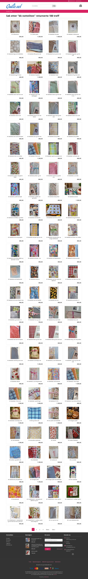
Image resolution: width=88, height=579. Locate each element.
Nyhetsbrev (57, 561)
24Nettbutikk (46, 576)
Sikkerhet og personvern (48, 561)
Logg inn (8, 543)
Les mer (55, 574)
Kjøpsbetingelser (37, 561)
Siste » (53, 529)
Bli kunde (8, 540)
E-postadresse (48, 538)
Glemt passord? (60, 549)
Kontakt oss (9, 545)
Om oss (8, 541)
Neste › (47, 529)
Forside (7, 11)
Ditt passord (47, 543)
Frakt (30, 561)
